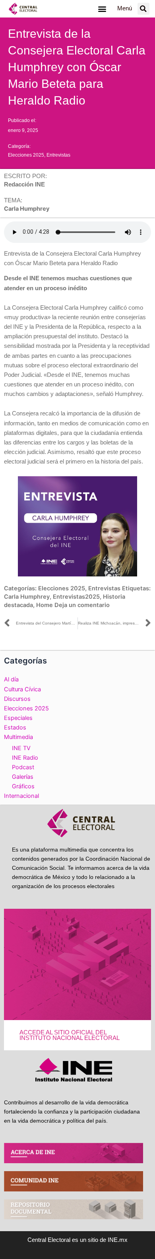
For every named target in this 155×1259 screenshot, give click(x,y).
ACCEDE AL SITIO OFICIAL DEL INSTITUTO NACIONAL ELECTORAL (69, 1035)
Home (44, 605)
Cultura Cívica (22, 689)
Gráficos (23, 786)
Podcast (23, 767)
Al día (11, 679)
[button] (101, 8)
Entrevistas (58, 155)
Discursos (17, 698)
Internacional (21, 795)
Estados (15, 727)
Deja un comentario (82, 605)
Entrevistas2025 (76, 596)
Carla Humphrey (27, 596)
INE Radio (25, 757)
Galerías (22, 776)
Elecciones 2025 (26, 155)
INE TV (21, 748)
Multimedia (18, 737)
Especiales (18, 718)
